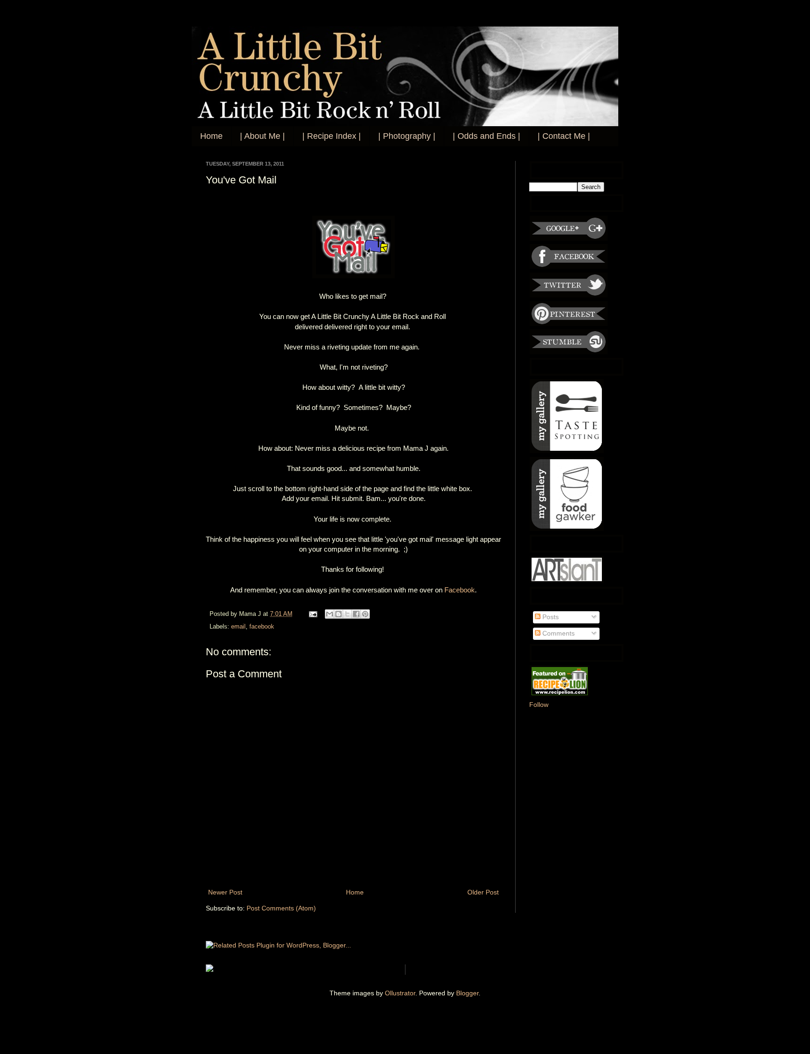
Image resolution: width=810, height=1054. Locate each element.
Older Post (483, 892)
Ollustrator (400, 993)
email (238, 626)
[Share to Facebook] (356, 614)
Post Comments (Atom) (281, 908)
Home (211, 136)
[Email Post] (312, 614)
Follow (538, 704)
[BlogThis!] (338, 614)
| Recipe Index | (331, 136)
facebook (261, 626)
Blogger (467, 993)
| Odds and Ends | (486, 136)
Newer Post (225, 892)
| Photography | (406, 136)
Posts (549, 617)
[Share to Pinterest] (365, 614)
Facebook (459, 590)
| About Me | (262, 136)
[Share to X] (347, 614)
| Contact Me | (564, 136)
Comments (557, 633)
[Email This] (329, 614)
